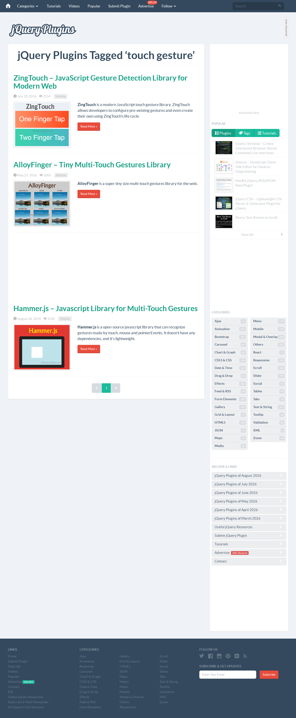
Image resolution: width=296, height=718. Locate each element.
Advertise (147, 4)
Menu (268, 321)
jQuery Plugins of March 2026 (237, 518)
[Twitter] (201, 656)
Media (230, 446)
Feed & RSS (230, 391)
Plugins (225, 133)
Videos (74, 6)
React (268, 352)
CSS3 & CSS (230, 360)
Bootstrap (230, 337)
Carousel (230, 344)
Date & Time (230, 368)
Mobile (61, 96)
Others (268, 344)
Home (12, 656)
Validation (268, 422)
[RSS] (245, 656)
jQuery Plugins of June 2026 (236, 493)
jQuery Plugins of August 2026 (238, 476)
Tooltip (268, 414)
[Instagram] (219, 656)
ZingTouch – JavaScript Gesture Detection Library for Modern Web (100, 82)
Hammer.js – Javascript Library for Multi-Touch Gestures (105, 308)
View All (247, 235)
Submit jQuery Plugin (231, 535)
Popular (94, 6)
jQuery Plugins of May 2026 (236, 501)
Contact (221, 561)
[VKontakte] (236, 656)
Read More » (88, 126)
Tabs (268, 399)
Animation (230, 329)
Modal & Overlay (268, 337)
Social (268, 383)
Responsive (268, 360)
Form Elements (230, 399)
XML (268, 430)
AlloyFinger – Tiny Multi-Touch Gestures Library (92, 164)
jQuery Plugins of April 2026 (236, 510)
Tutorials (54, 6)
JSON (230, 430)
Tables (268, 391)
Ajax (230, 321)
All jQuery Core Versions (26, 707)
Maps (230, 438)
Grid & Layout (230, 414)
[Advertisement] (106, 267)
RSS (10, 692)
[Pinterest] (228, 656)
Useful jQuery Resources (234, 527)
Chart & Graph (230, 352)
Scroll (268, 368)
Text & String (268, 407)
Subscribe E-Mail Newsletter (28, 702)
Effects (230, 383)
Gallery (230, 407)
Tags (246, 133)
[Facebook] (210, 656)
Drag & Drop (230, 376)
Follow (167, 6)
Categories (26, 6)
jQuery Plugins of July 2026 (236, 484)
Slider (268, 376)
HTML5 (230, 422)
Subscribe (269, 674)
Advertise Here (249, 113)
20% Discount (239, 553)
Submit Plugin (119, 6)
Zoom (268, 438)
